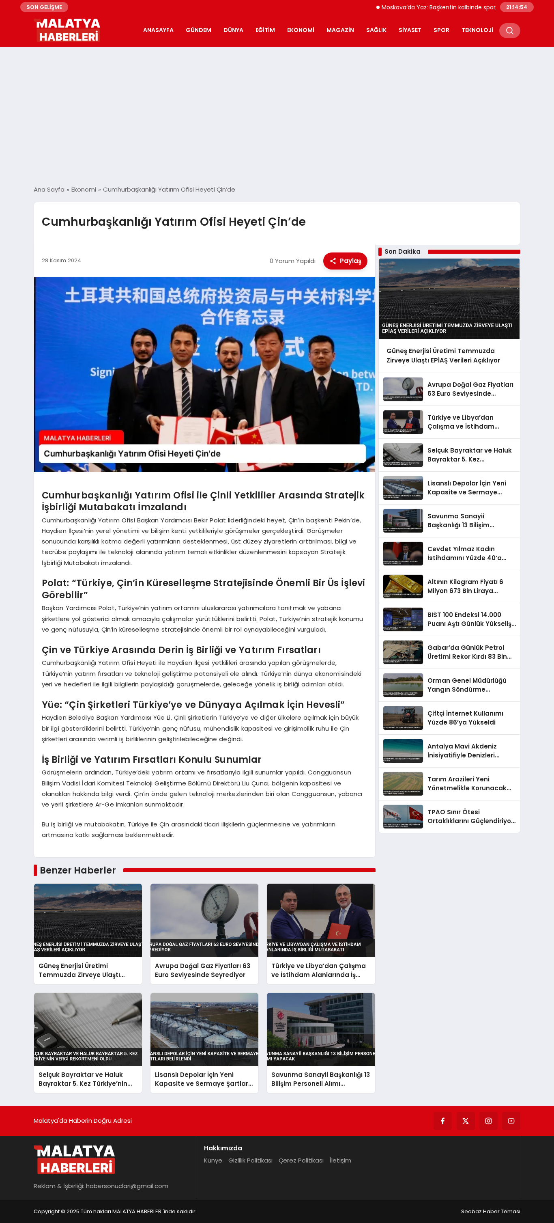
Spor (441, 30)
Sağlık (376, 30)
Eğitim (265, 30)
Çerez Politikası (301, 1160)
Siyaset (410, 30)
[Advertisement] (277, 116)
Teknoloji (477, 30)
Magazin (340, 30)
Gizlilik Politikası (250, 1160)
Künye (213, 1160)
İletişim (340, 1160)
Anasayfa (158, 30)
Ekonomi (300, 30)
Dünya (233, 30)
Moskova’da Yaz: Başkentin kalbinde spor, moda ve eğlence (438, 7)
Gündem (198, 30)
